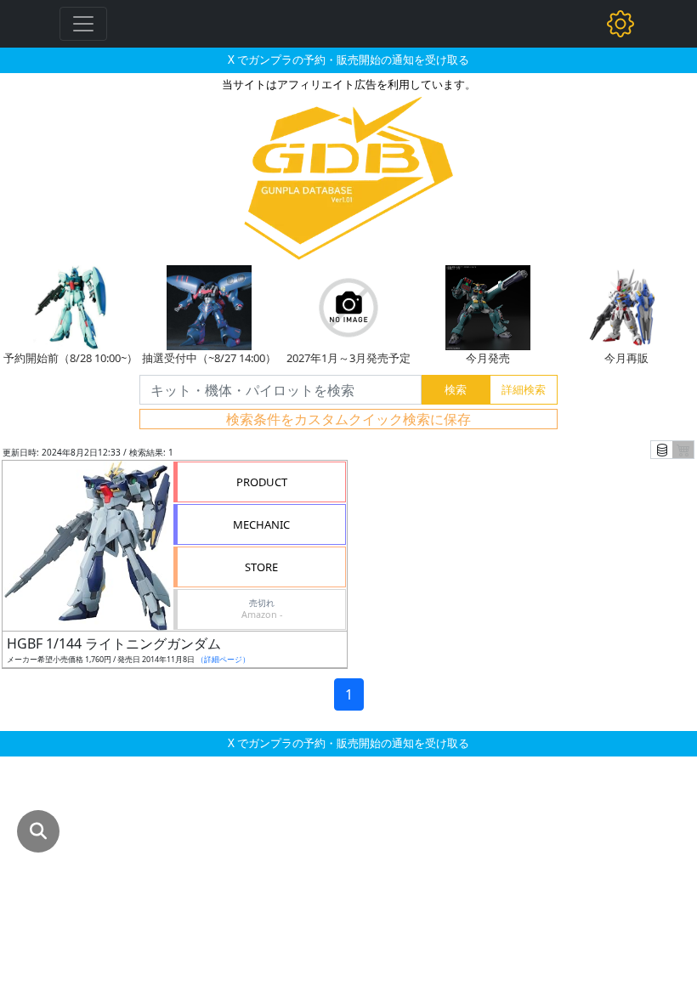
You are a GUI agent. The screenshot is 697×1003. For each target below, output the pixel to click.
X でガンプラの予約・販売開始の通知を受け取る (348, 59)
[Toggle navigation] (83, 24)
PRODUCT (261, 482)
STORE (261, 567)
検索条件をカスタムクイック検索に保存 (348, 419)
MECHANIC (261, 524)
